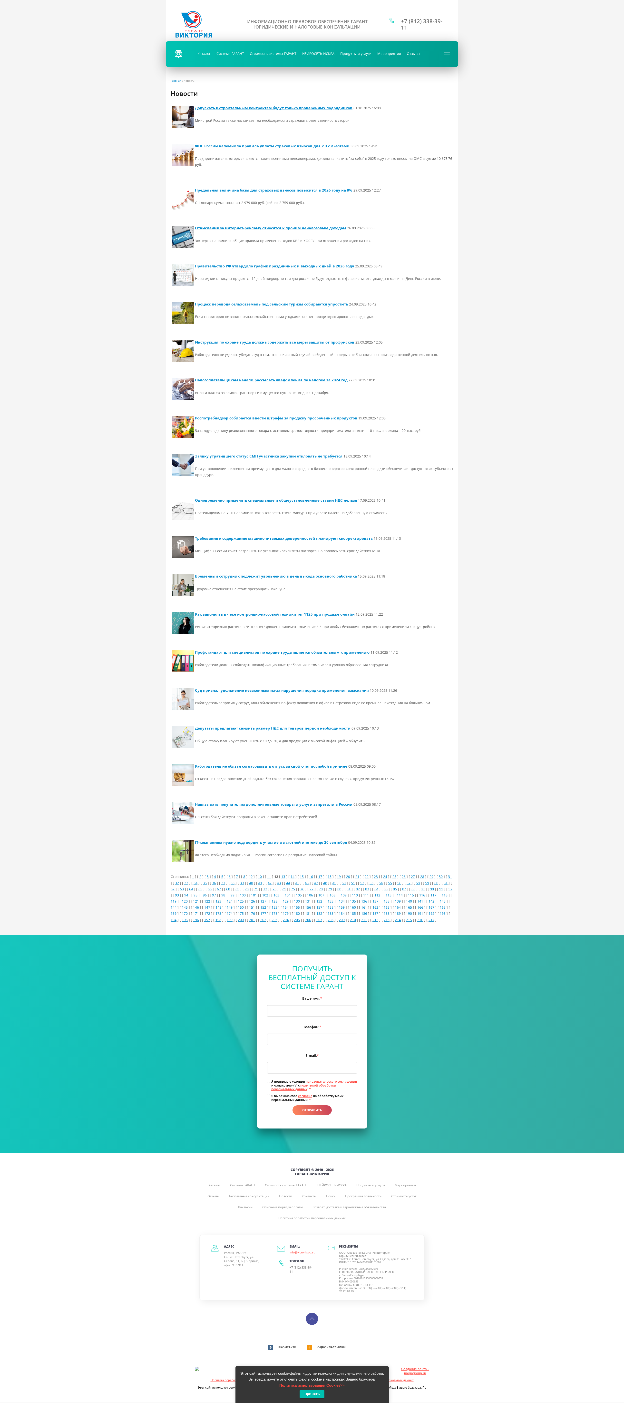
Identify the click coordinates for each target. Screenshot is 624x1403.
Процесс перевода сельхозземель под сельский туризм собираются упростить (271, 304)
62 (173, 889)
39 (242, 883)
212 (375, 919)
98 (223, 895)
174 (230, 913)
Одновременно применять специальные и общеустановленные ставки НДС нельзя (276, 500)
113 (388, 895)
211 (364, 919)
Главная (176, 80)
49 (334, 883)
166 (420, 907)
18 (330, 876)
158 (330, 907)
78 (321, 889)
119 (173, 901)
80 (339, 889)
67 (219, 889)
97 (214, 895)
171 (196, 913)
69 (237, 889)
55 (390, 883)
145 (185, 907)
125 (241, 901)
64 (191, 889)
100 (243, 895)
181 (308, 913)
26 (404, 876)
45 (297, 883)
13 (283, 876)
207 (319, 919)
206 (308, 919)
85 (386, 889)
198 (218, 919)
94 (186, 895)
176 (252, 913)
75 (293, 889)
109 (344, 895)
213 (387, 919)
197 (207, 919)
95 (195, 895)
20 (348, 876)
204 (286, 919)
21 (357, 876)
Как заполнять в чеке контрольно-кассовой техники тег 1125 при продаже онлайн (275, 614)
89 (423, 889)
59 (427, 883)
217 (431, 919)
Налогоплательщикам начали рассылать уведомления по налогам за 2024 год (271, 379)
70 (247, 889)
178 (274, 913)
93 (177, 895)
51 (353, 883)
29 (431, 876)
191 (420, 913)
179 (286, 913)
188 (387, 913)
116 (422, 895)
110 (355, 895)
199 (230, 919)
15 (302, 876)
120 (185, 901)
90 (432, 889)
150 (241, 907)
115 (411, 895)
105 (299, 895)
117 (433, 895)
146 (196, 907)
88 (413, 889)
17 (320, 876)
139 (398, 901)
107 (321, 895)
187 (375, 913)
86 (395, 889)
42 (270, 883)
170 (185, 913)
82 (358, 889)
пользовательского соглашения (331, 1081)
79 (330, 889)
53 (371, 883)
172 (207, 913)
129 (286, 901)
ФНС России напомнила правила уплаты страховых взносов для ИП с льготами (272, 145)
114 (400, 895)
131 (308, 901)
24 (385, 876)
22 (367, 876)
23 (376, 876)
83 (367, 889)
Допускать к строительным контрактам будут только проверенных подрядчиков (273, 107)
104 (288, 895)
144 (173, 907)
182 (319, 913)
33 (186, 883)
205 (297, 919)
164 (398, 907)
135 (353, 901)
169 (173, 913)
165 (409, 907)
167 (431, 907)
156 (308, 907)
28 (422, 876)
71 (256, 889)
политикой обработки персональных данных (303, 1087)
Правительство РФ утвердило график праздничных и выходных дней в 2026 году (274, 266)
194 (173, 919)
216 (420, 919)
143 (443, 901)
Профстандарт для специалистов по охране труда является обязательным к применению (282, 652)
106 (310, 895)
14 (292, 876)
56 (399, 883)
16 (311, 876)
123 (218, 901)
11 (269, 876)
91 (441, 889)
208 (330, 919)
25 (394, 876)
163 (387, 907)
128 (274, 901)
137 (375, 901)
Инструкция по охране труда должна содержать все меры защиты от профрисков (274, 342)
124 (230, 901)
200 (241, 919)
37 (223, 883)
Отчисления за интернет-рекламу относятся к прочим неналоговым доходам (270, 227)
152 (263, 907)
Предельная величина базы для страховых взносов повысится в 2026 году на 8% (273, 190)
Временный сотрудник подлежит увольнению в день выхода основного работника (276, 576)
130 (297, 901)
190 (409, 913)
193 (443, 913)
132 (319, 901)
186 (364, 913)
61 (446, 883)
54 (381, 883)
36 (214, 883)
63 (182, 889)
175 (241, 913)
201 (252, 919)
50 (344, 883)
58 (418, 883)
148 (218, 907)
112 (377, 895)
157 (319, 907)
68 (228, 889)
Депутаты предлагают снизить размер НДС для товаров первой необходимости (273, 728)
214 (398, 919)
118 (445, 895)
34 (195, 883)
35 (205, 883)
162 (375, 907)
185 (353, 913)
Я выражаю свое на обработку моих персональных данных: (307, 1098)
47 (316, 883)
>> (312, 1385)
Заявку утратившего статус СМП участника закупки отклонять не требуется (268, 456)
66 (210, 889)
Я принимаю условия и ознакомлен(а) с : (314, 1085)
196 (196, 919)
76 (302, 889)
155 (297, 907)
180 (297, 913)
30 (441, 876)
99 (232, 895)
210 (353, 919)
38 (232, 883)
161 (364, 907)
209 (342, 919)
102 (265, 895)
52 (362, 883)
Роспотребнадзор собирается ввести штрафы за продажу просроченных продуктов (276, 418)
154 (286, 907)
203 (274, 919)
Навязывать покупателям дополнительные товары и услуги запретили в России (273, 804)
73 (274, 889)
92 (450, 889)
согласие (305, 1096)
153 (274, 907)
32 (177, 883)
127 (263, 901)
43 (279, 883)
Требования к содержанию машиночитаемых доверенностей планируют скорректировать (284, 538)
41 (260, 883)
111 (366, 895)
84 (376, 889)
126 (252, 901)
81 (349, 889)
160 (353, 907)
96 (205, 895)
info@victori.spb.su (302, 1252)
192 (431, 913)
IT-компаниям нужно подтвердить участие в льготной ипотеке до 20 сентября (271, 842)
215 (409, 919)
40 (251, 883)
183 (330, 913)
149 (230, 907)
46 (307, 883)
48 (325, 883)
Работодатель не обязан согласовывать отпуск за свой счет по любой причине (271, 766)
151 (252, 907)
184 (342, 913)
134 (342, 901)
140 (409, 901)
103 (276, 895)
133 (330, 901)
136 (364, 901)
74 (284, 889)
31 (450, 876)
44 (288, 883)
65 (200, 889)
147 (207, 907)
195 (185, 919)
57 (408, 883)
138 (387, 901)
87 (404, 889)
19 (339, 876)
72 (265, 889)
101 (254, 895)
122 (207, 901)
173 (218, 913)
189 (398, 913)
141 (420, 901)
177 (263, 913)
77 (311, 889)
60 (436, 883)
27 (413, 876)
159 (342, 907)
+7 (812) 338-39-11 (421, 24)
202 (263, 919)
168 (443, 907)
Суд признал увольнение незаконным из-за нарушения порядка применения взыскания (282, 690)
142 (431, 901)
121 (196, 901)
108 (332, 895)
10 (260, 876)
